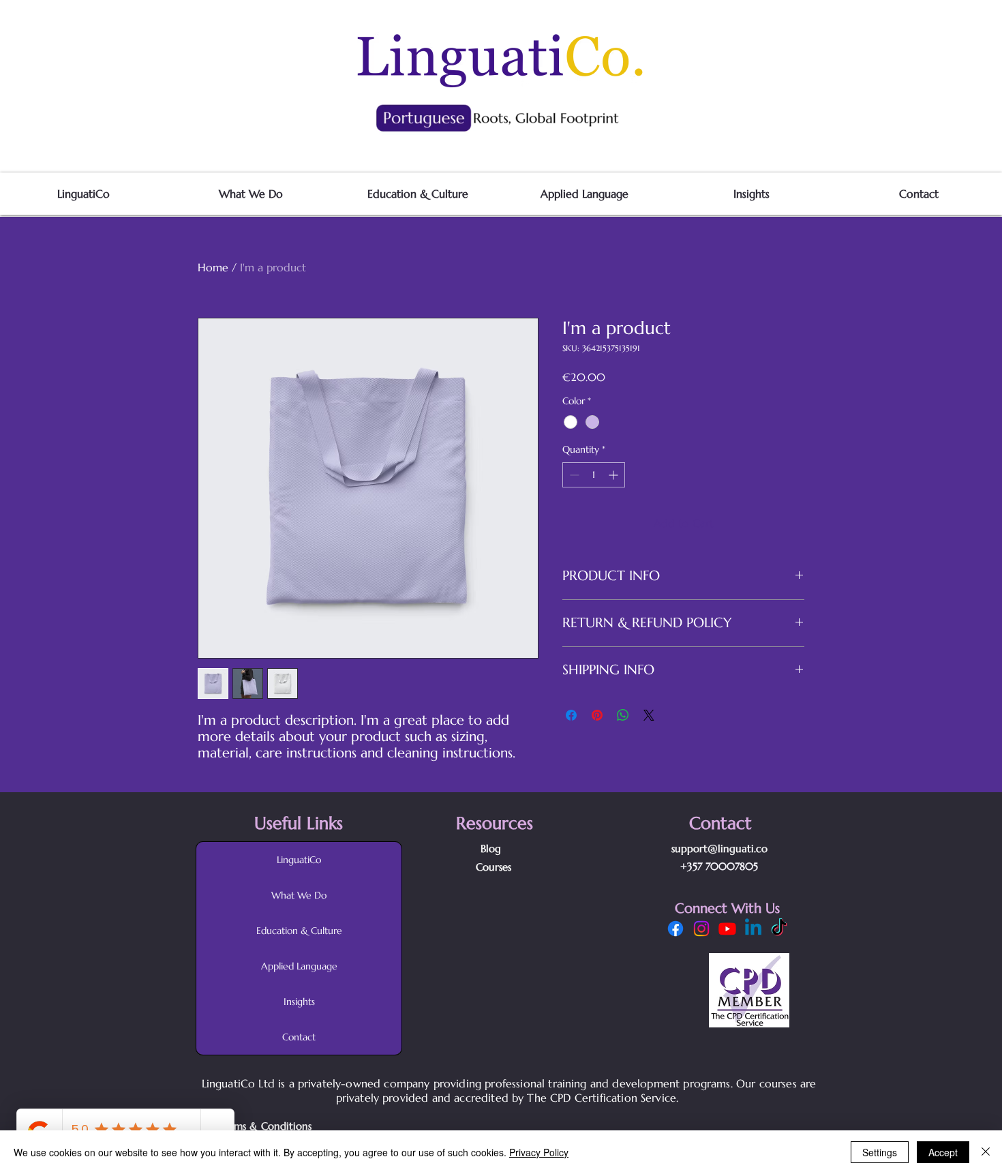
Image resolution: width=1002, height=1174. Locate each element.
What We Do (299, 895)
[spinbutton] (593, 475)
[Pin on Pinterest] (597, 715)
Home (213, 267)
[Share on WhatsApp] (623, 715)
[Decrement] (572, 475)
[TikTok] (779, 928)
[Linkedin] (753, 928)
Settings (879, 1152)
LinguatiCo (299, 860)
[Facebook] (675, 928)
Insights (299, 1001)
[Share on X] (649, 715)
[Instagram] (701, 928)
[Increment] (614, 475)
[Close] (985, 1152)
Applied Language (299, 966)
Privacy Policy (538, 1152)
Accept (943, 1152)
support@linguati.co (719, 848)
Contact (299, 1037)
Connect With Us (727, 908)
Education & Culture (299, 930)
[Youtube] (727, 928)
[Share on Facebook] (571, 715)
